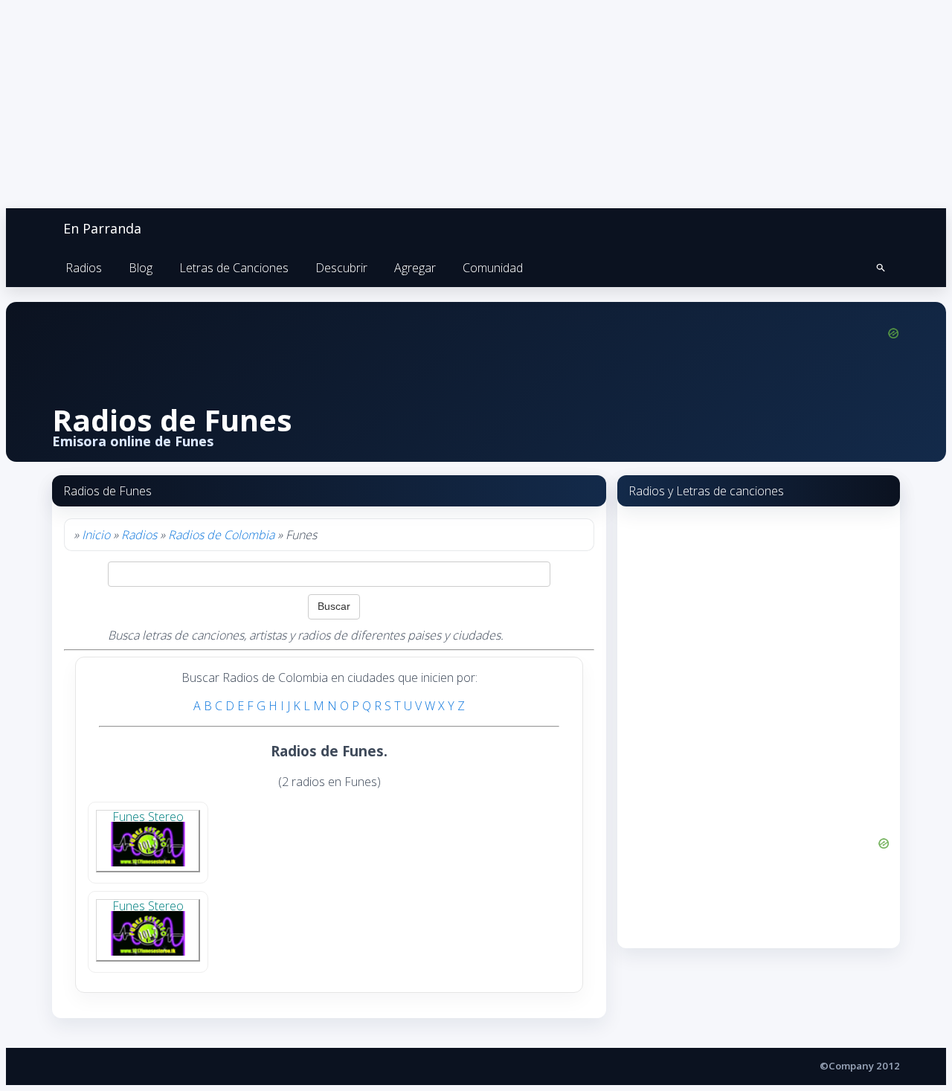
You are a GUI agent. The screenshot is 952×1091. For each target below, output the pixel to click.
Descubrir (341, 268)
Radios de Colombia (221, 535)
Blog (140, 268)
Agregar (415, 268)
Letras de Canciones (234, 268)
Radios (83, 268)
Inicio (96, 535)
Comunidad (493, 268)
